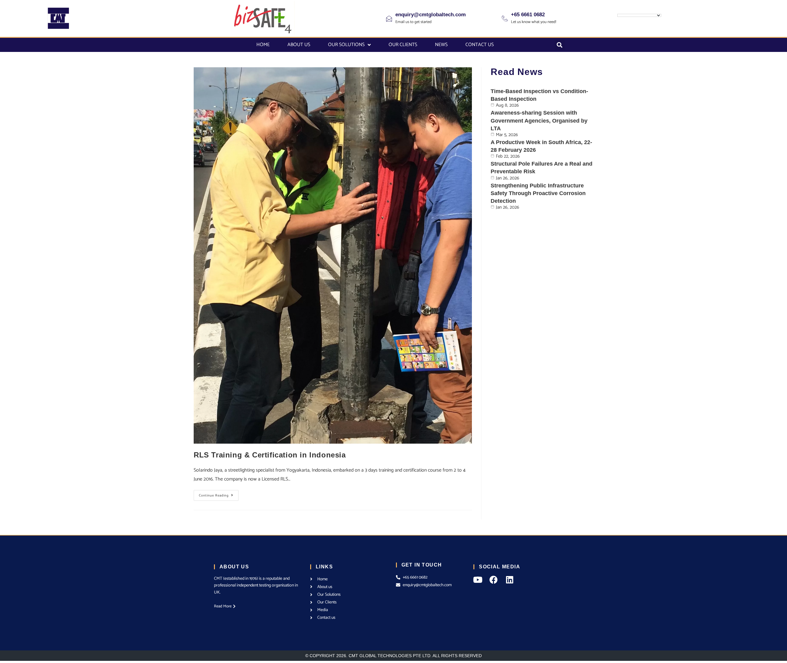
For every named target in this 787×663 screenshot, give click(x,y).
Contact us (479, 45)
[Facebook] (493, 579)
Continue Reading (219, 494)
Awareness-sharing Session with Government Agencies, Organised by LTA (539, 120)
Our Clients (403, 45)
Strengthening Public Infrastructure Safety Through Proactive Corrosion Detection (538, 193)
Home (263, 45)
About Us (298, 45)
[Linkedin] (509, 579)
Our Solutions (346, 45)
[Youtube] (477, 579)
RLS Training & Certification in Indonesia (270, 455)
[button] (560, 45)
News (441, 45)
